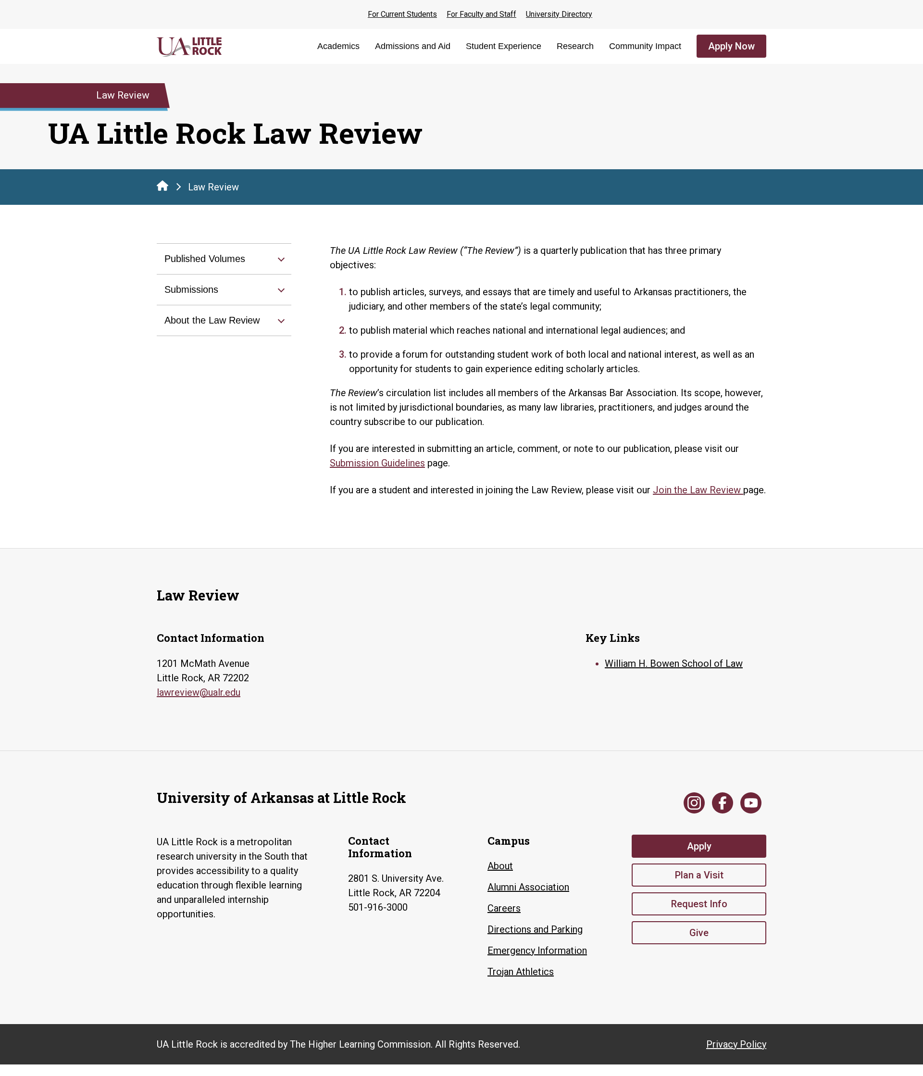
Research (575, 46)
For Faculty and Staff (481, 14)
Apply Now (731, 46)
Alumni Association (528, 887)
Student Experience (503, 46)
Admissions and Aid (412, 46)
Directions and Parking (535, 929)
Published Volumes (204, 258)
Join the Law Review (698, 490)
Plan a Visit (699, 875)
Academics (338, 46)
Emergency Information (537, 950)
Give (699, 932)
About (500, 866)
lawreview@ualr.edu (198, 692)
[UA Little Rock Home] (162, 185)
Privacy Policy (736, 1044)
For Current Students (402, 14)
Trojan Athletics (520, 971)
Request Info (699, 904)
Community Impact (645, 46)
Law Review (213, 187)
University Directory (559, 14)
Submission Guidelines (377, 463)
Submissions (191, 289)
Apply (699, 846)
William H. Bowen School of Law (674, 663)
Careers (504, 908)
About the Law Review (212, 320)
